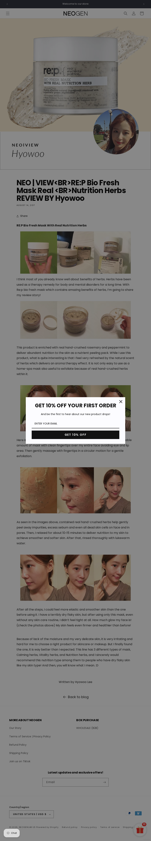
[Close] (120, 401)
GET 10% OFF (76, 435)
